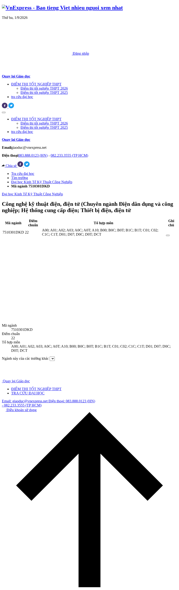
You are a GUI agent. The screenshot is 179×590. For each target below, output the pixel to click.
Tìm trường (19, 178)
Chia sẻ (11, 166)
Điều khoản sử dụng (21, 410)
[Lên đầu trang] (89, 586)
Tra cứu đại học (22, 174)
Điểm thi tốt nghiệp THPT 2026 (44, 88)
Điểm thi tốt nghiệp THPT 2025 (44, 93)
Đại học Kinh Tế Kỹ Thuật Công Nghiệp (41, 182)
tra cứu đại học (22, 97)
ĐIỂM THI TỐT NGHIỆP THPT (36, 84)
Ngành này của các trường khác (25, 358)
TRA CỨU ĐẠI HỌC (28, 393)
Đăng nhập (80, 53)
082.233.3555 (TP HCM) (69, 155)
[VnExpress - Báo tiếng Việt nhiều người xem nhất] (62, 8)
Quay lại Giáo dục (16, 381)
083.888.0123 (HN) (33, 155)
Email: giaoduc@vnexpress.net (25, 401)
